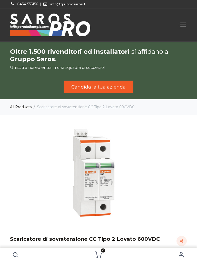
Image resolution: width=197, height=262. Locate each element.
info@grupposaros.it (67, 4)
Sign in (181, 255)
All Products (21, 107)
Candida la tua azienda (98, 87)
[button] (15, 255)
